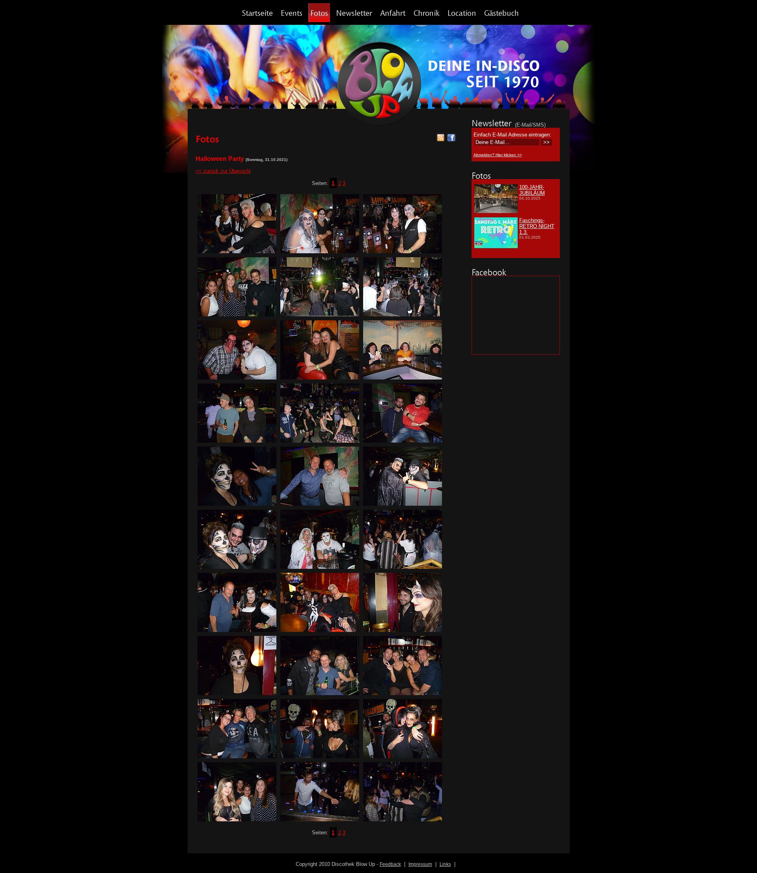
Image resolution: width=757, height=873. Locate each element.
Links (445, 864)
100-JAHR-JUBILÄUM (532, 190)
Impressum (420, 864)
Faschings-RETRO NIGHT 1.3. (536, 226)
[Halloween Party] (237, 251)
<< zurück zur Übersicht (223, 171)
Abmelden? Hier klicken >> (498, 155)
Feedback (390, 864)
